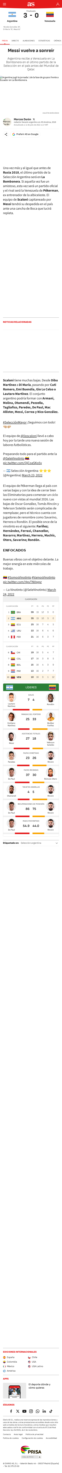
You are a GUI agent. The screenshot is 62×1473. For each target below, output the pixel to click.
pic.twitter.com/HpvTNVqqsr (22, 582)
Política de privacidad (34, 1434)
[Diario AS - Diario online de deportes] (31, 4)
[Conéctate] (58, 4)
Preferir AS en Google (27, 134)
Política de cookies (11, 1438)
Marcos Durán (22, 119)
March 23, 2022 (32, 475)
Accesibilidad (51, 1438)
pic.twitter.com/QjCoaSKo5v (22, 463)
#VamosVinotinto (43, 577)
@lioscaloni (29, 436)
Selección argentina (31, 843)
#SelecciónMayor (15, 422)
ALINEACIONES (29, 40)
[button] (6, 134)
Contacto (7, 1434)
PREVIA (5, 40)
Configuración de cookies (32, 1438)
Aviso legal (18, 1434)
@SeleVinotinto (13, 458)
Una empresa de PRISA (31, 1449)
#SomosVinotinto (19, 577)
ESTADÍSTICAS (44, 40)
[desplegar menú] (4, 4)
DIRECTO (15, 40)
